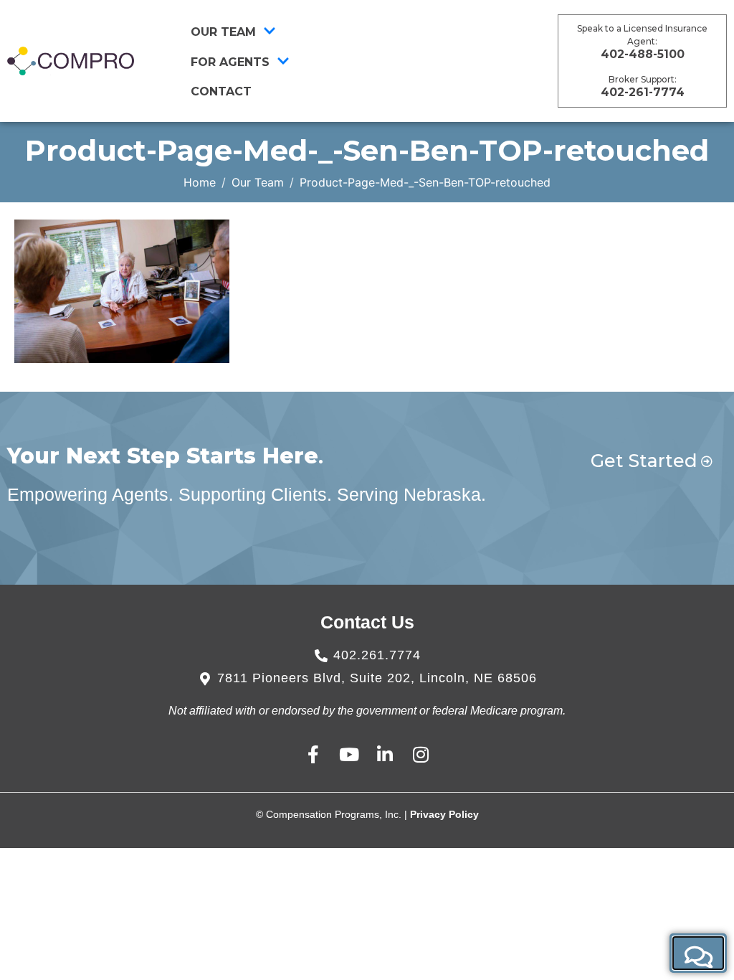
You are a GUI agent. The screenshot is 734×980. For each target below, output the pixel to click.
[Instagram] (421, 754)
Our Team (223, 32)
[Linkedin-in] (385, 754)
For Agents (230, 62)
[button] (698, 953)
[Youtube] (349, 754)
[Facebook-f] (314, 754)
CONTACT (221, 91)
